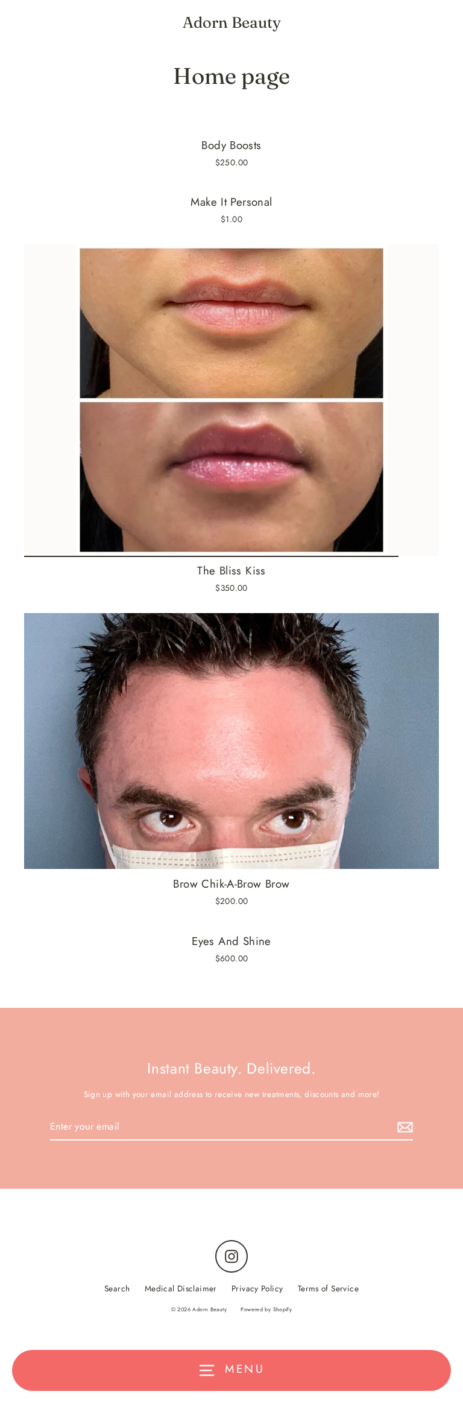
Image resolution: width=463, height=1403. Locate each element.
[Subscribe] (403, 1127)
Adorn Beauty (232, 22)
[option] (231, 400)
